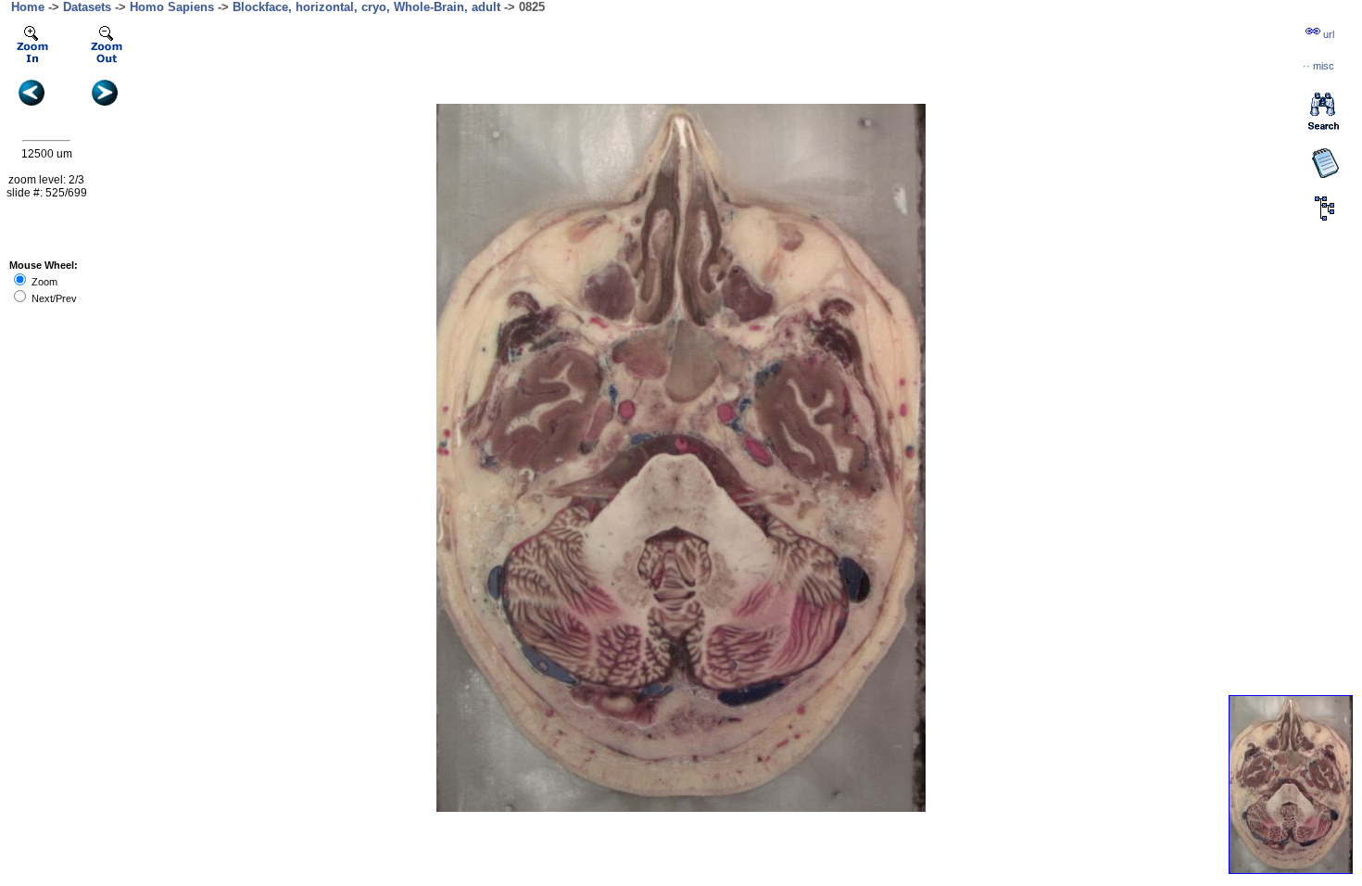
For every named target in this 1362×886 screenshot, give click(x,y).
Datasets (87, 7)
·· (1318, 65)
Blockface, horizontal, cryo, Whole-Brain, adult (366, 7)
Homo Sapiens (172, 7)
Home (27, 7)
